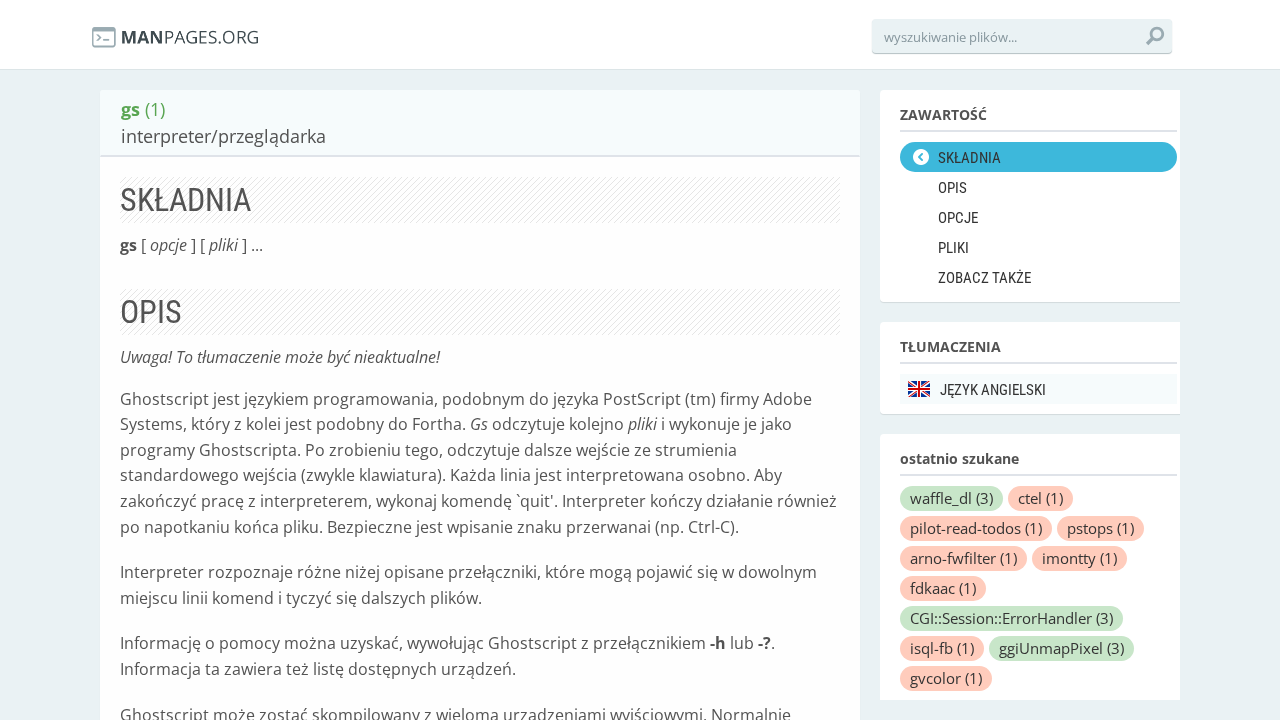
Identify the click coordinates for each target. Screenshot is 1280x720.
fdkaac (943, 588)
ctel (1040, 498)
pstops (1100, 528)
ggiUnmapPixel (1061, 648)
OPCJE (958, 218)
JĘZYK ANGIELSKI (993, 390)
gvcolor (946, 678)
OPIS (952, 188)
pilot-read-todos (976, 528)
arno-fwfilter (963, 558)
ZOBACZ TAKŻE (984, 278)
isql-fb (942, 648)
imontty (1079, 558)
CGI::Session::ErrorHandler (1011, 618)
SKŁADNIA (969, 158)
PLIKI (953, 248)
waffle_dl (951, 498)
